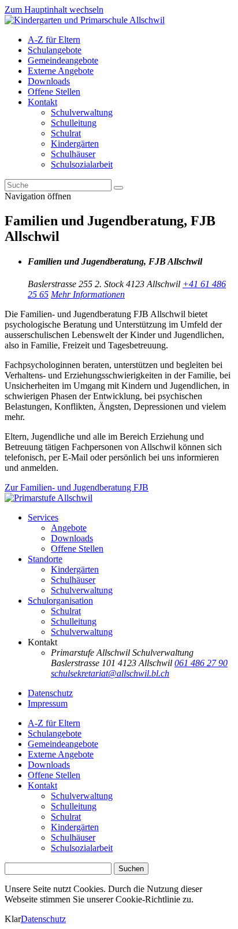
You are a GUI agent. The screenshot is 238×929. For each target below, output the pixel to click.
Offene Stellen (54, 91)
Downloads (49, 81)
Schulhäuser (73, 154)
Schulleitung (73, 123)
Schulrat (66, 133)
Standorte (45, 559)
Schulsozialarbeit (82, 164)
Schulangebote (54, 50)
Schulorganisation (60, 600)
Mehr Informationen (88, 294)
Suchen (131, 868)
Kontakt (42, 102)
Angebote (69, 528)
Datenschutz (50, 693)
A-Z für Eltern (54, 39)
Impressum (48, 703)
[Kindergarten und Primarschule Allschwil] (85, 20)
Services (43, 517)
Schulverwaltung (82, 112)
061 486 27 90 (201, 663)
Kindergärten (75, 143)
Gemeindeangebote (63, 60)
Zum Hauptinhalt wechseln (54, 9)
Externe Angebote (61, 71)
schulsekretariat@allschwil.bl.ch (110, 673)
